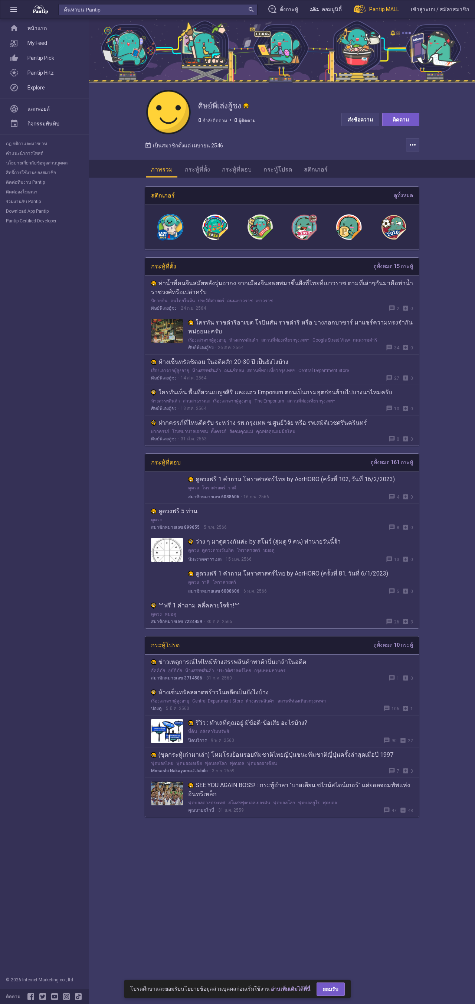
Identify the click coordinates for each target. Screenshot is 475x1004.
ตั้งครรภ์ (218, 431)
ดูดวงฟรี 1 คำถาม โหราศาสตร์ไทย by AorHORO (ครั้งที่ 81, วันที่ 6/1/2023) (292, 573)
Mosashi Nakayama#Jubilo (179, 770)
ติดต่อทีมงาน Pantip (25, 182)
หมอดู (269, 550)
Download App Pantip (27, 211)
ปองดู (156, 708)
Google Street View (331, 340)
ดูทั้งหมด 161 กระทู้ (391, 462)
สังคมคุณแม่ (241, 431)
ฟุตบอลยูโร (309, 802)
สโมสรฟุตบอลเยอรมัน (249, 802)
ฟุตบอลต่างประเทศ (206, 802)
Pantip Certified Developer (31, 221)
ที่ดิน (192, 731)
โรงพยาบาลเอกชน (190, 431)
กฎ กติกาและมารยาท (26, 143)
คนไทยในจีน (182, 300)
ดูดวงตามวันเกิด (218, 550)
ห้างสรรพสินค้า (243, 340)
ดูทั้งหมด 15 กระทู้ (393, 266)
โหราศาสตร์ (213, 487)
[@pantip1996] (78, 996)
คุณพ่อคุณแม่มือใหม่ (275, 431)
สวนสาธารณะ (196, 401)
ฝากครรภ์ (160, 431)
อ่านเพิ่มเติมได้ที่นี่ (291, 989)
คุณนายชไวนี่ (201, 810)
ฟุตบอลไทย (162, 763)
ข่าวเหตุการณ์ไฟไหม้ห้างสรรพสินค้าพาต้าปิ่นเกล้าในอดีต (232, 661)
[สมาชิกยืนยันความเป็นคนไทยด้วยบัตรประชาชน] (246, 105)
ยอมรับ (330, 989)
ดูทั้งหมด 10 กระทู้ (393, 645)
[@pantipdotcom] (68, 996)
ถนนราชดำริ (365, 340)
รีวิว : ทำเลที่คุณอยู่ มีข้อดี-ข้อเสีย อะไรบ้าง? (251, 722)
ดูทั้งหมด (403, 195)
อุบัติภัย (175, 670)
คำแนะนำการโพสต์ (24, 153)
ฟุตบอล (237, 763)
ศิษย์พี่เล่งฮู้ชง (164, 308)
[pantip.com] (40, 9)
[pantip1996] (56, 996)
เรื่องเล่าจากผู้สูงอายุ (207, 340)
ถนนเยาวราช (240, 300)
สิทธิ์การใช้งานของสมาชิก (31, 172)
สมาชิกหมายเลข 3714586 (176, 678)
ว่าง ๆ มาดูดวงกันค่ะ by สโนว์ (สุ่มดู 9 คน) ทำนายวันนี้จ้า (268, 541)
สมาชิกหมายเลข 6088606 (213, 496)
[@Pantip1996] (44, 996)
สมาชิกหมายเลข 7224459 (176, 621)
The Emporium (269, 401)
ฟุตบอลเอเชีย (189, 763)
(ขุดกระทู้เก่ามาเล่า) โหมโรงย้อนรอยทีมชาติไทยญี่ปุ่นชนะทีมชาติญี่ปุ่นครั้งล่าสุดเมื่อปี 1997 (275, 754)
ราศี (232, 487)
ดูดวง (193, 487)
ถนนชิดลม (234, 370)
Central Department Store (323, 370)
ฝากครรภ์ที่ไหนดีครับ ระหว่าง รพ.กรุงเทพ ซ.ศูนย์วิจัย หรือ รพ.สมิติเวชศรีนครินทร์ (262, 422)
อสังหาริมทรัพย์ (214, 731)
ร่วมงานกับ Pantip (23, 201)
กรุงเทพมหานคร (269, 670)
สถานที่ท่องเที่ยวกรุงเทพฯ (285, 340)
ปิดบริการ (197, 740)
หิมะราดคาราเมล (205, 559)
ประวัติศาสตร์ (211, 300)
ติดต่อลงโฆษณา (21, 192)
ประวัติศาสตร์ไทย (234, 670)
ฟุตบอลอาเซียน (262, 763)
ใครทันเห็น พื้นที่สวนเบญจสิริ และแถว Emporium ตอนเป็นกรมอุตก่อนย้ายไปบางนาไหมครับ (275, 392)
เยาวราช (264, 300)
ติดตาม (401, 120)
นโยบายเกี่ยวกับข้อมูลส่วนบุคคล (37, 163)
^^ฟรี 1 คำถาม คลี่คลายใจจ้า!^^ (199, 605)
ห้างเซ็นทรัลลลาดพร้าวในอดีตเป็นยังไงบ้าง (213, 692)
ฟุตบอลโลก (216, 763)
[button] (13, 9)
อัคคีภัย (158, 670)
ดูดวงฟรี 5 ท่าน (177, 511)
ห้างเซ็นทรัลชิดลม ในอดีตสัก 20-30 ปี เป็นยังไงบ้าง (223, 361)
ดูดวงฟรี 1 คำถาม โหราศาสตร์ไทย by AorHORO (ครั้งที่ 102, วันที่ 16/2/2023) (295, 479)
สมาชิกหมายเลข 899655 (175, 527)
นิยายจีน (159, 300)
